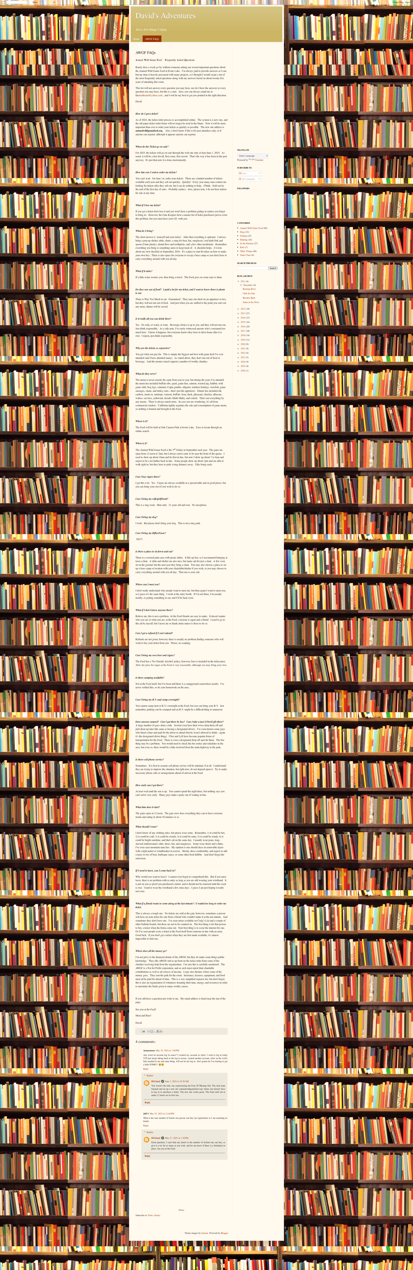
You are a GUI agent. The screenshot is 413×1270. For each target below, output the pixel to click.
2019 (243, 339)
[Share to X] (154, 1031)
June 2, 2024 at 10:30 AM (177, 1081)
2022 (243, 352)
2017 (243, 330)
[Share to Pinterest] (161, 1031)
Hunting (243, 239)
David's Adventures (166, 15)
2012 (243, 308)
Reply (146, 1068)
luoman (204, 1232)
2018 (243, 335)
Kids (242, 247)
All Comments (248, 178)
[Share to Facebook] (158, 1031)
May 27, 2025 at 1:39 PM (176, 1137)
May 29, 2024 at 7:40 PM (167, 1050)
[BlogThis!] (151, 1031)
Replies (150, 1075)
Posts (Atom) (154, 1215)
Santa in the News (251, 302)
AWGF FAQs (152, 39)
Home (136, 39)
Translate (259, 159)
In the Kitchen (246, 243)
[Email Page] (143, 1031)
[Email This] (148, 1031)
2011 (243, 281)
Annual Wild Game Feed (251, 228)
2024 (243, 361)
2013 (243, 313)
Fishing (243, 235)
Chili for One (249, 293)
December (248, 285)
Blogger (224, 1232)
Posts (243, 173)
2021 (243, 348)
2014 (243, 317)
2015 (243, 321)
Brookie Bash (249, 297)
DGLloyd (155, 1081)
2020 (243, 344)
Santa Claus (245, 254)
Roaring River (249, 288)
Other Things (246, 251)
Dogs (242, 231)
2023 (243, 357)
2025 (243, 366)
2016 (243, 326)
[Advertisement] (257, 95)
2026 (243, 370)
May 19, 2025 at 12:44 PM (162, 1113)
